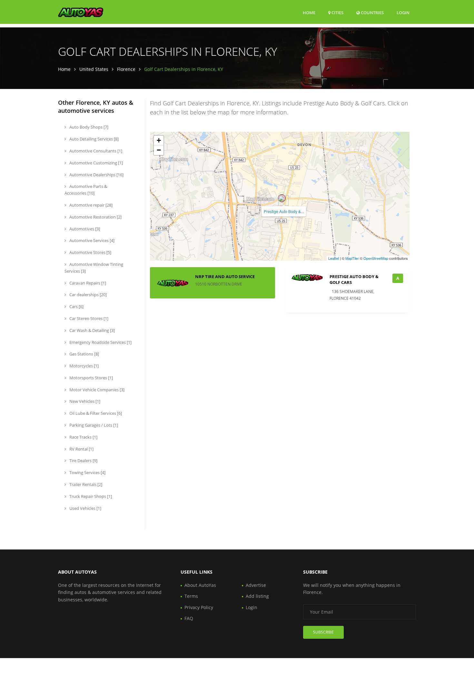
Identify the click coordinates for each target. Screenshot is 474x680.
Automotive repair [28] (90, 205)
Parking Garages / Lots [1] (93, 425)
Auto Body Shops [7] (88, 127)
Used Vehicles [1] (84, 508)
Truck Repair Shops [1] (90, 496)
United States (93, 69)
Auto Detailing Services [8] (93, 139)
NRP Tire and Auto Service (225, 276)
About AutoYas (200, 585)
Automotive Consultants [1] (95, 151)
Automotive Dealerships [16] (95, 175)
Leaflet (333, 258)
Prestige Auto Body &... (284, 211)
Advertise (256, 585)
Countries (372, 12)
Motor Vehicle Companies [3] (96, 390)
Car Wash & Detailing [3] (91, 330)
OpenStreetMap (375, 258)
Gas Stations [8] (83, 354)
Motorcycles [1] (83, 366)
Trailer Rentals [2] (85, 484)
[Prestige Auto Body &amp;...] (282, 198)
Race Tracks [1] (82, 437)
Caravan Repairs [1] (87, 283)
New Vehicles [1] (84, 401)
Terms (191, 596)
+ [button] (159, 140)
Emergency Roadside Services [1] (100, 342)
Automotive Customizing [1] (95, 163)
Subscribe (323, 632)
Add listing (257, 596)
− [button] (159, 150)
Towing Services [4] (86, 472)
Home (309, 12)
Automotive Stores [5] (89, 252)
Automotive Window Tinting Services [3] (93, 267)
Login (403, 12)
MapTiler (352, 258)
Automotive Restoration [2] (95, 217)
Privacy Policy (198, 607)
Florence (126, 69)
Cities (337, 12)
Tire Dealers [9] (82, 460)
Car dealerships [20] (87, 294)
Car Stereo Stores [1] (88, 318)
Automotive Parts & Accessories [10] (85, 189)
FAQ (188, 618)
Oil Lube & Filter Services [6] (95, 413)
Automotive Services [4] (91, 240)
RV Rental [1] (81, 449)
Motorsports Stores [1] (90, 378)
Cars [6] (76, 306)
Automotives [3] (84, 229)
